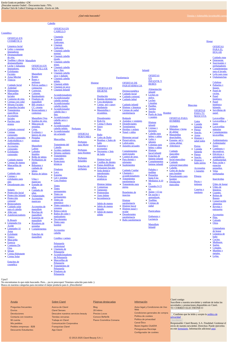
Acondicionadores (63, 95)
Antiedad (11, 87)
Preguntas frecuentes (21, 307)
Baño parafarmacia (131, 220)
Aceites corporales (16, 137)
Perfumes (76, 128)
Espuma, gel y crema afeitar (176, 141)
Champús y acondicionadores (130, 174)
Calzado (217, 220)
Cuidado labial (129, 99)
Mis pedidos (16, 323)
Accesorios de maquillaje (38, 208)
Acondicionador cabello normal (62, 99)
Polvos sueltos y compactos (39, 86)
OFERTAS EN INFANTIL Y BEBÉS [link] (155, 79)
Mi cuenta (15, 320)
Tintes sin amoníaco (58, 201)
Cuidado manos (15, 159)
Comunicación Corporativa (65, 323)
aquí (213, 328)
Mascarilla (12, 239)
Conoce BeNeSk (101, 317)
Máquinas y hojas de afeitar (178, 130)
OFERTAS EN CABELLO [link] (61, 30)
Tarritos (152, 108)
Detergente (218, 60)
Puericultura (154, 211)
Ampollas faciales (16, 107)
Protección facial (15, 192)
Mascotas (192, 105)
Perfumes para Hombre (84, 151)
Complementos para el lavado (220, 70)
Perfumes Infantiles (82, 159)
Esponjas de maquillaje (37, 219)
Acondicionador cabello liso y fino (62, 112)
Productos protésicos (102, 177)
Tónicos (11, 79)
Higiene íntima (104, 184)
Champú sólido (61, 84)
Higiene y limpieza (131, 107)
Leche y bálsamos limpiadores (16, 67)
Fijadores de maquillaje (38, 100)
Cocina (216, 239)
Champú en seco (62, 87)
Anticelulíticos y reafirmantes (15, 142)
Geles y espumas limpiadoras (15, 50)
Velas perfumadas (218, 172)
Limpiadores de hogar (219, 229)
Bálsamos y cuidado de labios (37, 168)
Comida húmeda (198, 125)
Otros (215, 223)
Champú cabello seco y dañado (62, 74)
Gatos (197, 121)
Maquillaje (30, 60)
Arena (197, 135)
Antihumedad (220, 159)
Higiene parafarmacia (128, 201)
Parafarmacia (122, 77)
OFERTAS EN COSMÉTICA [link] (14, 39)
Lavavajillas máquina (218, 128)
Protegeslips (103, 192)
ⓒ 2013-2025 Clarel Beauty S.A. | (85, 337)
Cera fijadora (60, 180)
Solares (11, 189)
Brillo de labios (39, 157)
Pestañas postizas (36, 139)
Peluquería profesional (59, 245)
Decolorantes (60, 219)
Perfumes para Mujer (83, 143)
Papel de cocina (217, 92)
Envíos (14, 310)
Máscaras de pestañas (38, 125)
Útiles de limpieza (217, 188)
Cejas (35, 129)
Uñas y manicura (36, 180)
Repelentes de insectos (129, 193)
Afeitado (173, 126)
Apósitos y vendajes (132, 121)
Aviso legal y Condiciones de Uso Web (150, 308)
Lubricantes (128, 143)
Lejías (216, 256)
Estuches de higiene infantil (155, 157)
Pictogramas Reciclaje (145, 329)
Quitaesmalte (38, 195)
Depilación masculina (174, 183)
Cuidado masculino (174, 152)
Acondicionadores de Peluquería (63, 256)
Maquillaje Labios (37, 147)
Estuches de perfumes (83, 167)
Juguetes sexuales (131, 145)
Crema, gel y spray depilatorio (106, 106)
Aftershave (174, 145)
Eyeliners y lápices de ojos (39, 133)
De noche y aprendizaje (154, 196)
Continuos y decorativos (219, 150)
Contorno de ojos (16, 99)
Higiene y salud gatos (199, 139)
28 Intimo (97, 310)
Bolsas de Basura (217, 196)
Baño (99, 134)
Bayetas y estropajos (217, 208)
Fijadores (58, 169)
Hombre (167, 113)
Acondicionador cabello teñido (62, 127)
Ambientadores (220, 140)
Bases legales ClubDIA (145, 326)
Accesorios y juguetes (199, 169)
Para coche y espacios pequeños (219, 165)
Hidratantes (13, 90)
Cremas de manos (16, 162)
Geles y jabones (152, 140)
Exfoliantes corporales (12, 153)
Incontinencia (103, 198)
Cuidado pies (13, 173)
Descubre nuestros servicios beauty (69, 313)
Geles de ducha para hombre (176, 172)
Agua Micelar (14, 77)
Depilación (102, 96)
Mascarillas (59, 139)
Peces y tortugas (198, 183)
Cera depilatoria (105, 101)
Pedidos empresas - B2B (23, 326)
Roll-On (101, 121)
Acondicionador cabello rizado (62, 104)
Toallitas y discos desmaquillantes (15, 61)
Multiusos (218, 242)
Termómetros (128, 126)
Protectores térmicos (59, 162)
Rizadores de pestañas (38, 224)
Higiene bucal (104, 159)
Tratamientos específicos (13, 111)
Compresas (102, 187)
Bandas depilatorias (106, 99)
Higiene (95, 83)
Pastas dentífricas (105, 165)
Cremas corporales (12, 133)
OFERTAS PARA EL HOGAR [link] (218, 49)
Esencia (11, 242)
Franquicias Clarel (61, 326)
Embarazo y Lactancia (154, 217)
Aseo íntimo (103, 195)
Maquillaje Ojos (39, 118)
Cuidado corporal (16, 129)
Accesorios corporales (12, 147)
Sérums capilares (62, 153)
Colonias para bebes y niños (155, 146)
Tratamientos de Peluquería (61, 267)
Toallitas (152, 200)
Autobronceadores (16, 215)
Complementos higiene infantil (155, 163)
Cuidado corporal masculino (178, 163)
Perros (197, 146)
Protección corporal (12, 199)
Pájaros (197, 176)
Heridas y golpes (130, 129)
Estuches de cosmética (13, 263)
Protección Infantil (16, 195)
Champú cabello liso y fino (62, 68)
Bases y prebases (36, 81)
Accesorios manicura (37, 200)
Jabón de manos (105, 203)
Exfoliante (12, 234)
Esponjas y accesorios (102, 147)
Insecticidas (218, 179)
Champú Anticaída (59, 46)
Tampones (102, 189)
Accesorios (218, 214)
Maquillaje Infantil (153, 225)
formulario (183, 328)
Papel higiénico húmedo (217, 104)
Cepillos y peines (62, 238)
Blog (95, 307)
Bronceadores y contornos (39, 111)
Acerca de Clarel (60, 307)
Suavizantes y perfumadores (219, 64)
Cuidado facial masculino (177, 158)
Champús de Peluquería (60, 250)
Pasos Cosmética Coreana (106, 320)
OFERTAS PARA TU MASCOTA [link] (200, 113)
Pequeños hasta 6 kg (153, 176)
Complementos (39, 229)
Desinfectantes (129, 123)
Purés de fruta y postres (155, 115)
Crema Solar (13, 256)
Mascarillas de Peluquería (61, 261)
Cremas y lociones (153, 129)
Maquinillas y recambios (103, 111)
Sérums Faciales (15, 104)
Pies (99, 129)
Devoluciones (17, 313)
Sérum (10, 251)
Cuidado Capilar (130, 170)
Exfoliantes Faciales (12, 72)
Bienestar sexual (130, 137)
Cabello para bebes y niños (155, 135)
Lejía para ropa (220, 74)
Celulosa (217, 82)
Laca (56, 172)
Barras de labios (39, 173)
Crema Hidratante (16, 253)
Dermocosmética (130, 91)
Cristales (217, 247)
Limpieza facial (14, 46)
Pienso (197, 129)
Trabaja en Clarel (60, 320)
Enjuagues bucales (106, 167)
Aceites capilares (62, 150)
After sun (12, 212)
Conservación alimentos (219, 202)
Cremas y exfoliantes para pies (15, 179)
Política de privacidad (144, 319)
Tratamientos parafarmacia (128, 180)
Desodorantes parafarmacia (129, 215)
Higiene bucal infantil (154, 151)
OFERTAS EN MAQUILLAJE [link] (40, 67)
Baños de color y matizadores (62, 215)
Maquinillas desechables (175, 136)
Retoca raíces (60, 211)
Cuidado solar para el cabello (14, 208)
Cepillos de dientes (106, 162)
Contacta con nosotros (22, 317)
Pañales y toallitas (153, 171)
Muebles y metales (218, 252)
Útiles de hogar (220, 184)
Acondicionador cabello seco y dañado (62, 120)
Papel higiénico (217, 97)
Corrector (37, 90)
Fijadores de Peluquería (60, 272)
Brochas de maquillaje (37, 213)
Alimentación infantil (155, 90)
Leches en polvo (153, 96)
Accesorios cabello (59, 231)
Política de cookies (143, 316)
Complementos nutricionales (129, 152)
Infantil (145, 70)
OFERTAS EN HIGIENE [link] (104, 89)
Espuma (58, 175)
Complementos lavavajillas (220, 133)
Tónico (10, 237)
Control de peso (130, 156)
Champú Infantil (62, 89)
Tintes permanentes (60, 190)
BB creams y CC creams (38, 106)
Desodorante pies (15, 184)
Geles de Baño (104, 137)
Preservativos (129, 140)
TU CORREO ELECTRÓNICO (186, 308)
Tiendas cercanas (60, 317)
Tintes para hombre (59, 223)
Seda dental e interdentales (103, 172)
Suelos (216, 245)
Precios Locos (100, 313)
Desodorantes (103, 118)
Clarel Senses (58, 310)
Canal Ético (140, 322)
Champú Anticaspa (59, 41)
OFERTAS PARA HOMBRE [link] (178, 119)
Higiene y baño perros (200, 161)
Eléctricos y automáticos (219, 155)
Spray (100, 126)
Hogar (209, 41)
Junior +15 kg (155, 191)
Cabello (51, 23)
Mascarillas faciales (12, 94)
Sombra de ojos (39, 121)
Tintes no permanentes (60, 195)
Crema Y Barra (104, 123)
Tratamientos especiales (60, 157)
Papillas (152, 106)
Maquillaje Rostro (37, 75)
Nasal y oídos (129, 132)
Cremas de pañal (153, 204)
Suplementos (128, 165)
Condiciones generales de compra (151, 313)
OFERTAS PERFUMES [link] (84, 135)
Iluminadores (38, 96)
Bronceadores (14, 203)
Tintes (57, 185)
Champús (58, 36)
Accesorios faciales (12, 117)
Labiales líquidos (36, 152)
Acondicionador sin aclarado (62, 132)
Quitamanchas (220, 77)
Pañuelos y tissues (218, 86)
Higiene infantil (152, 123)
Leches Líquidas (152, 101)
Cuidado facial (14, 85)
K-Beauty (12, 220)
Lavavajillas (218, 118)
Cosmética (6, 33)
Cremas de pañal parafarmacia (130, 111)
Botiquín (126, 118)
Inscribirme (177, 320)
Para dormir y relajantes (129, 161)
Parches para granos (13, 122)
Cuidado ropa (219, 57)
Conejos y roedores (199, 191)
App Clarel (57, 330)
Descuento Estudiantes (22, 330)
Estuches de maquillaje (37, 235)
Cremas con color (16, 101)
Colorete (36, 93)
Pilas (215, 217)
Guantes (217, 192)
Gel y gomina (60, 177)
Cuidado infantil (130, 104)
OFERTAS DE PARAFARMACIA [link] (132, 84)
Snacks (151, 111)
